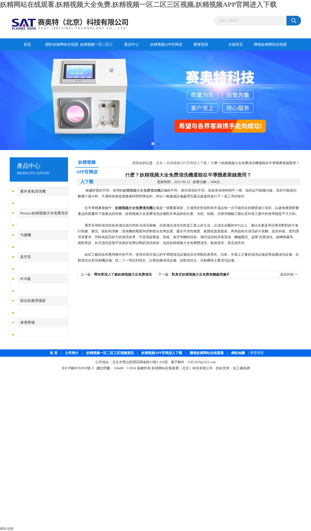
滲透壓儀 (27, 322)
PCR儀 (25, 279)
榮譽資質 (201, 44)
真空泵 (25, 257)
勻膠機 (25, 235)
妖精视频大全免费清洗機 (141, 190)
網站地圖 (238, 353)
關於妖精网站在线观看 (61, 46)
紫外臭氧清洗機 (33, 191)
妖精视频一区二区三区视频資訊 (110, 353)
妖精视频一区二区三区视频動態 (96, 46)
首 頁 (54, 353)
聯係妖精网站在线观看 (270, 46)
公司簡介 (72, 353)
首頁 (27, 44)
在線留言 (235, 44)
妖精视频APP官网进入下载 (166, 46)
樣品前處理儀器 (33, 301)
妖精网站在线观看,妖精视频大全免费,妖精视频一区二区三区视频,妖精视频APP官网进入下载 (138, 4)
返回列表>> (289, 274)
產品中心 (131, 44)
